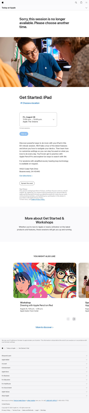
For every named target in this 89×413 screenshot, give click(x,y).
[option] (37, 119)
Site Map (43, 410)
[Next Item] (74, 319)
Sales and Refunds (27, 410)
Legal (37, 410)
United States (6, 404)
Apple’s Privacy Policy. (38, 199)
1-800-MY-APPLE (51, 400)
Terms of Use (16, 410)
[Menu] (86, 2)
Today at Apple (9, 7)
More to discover (44, 327)
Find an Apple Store (19, 400)
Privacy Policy (6, 410)
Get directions (25, 176)
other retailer (31, 400)
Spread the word (27, 183)
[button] (76, 2)
